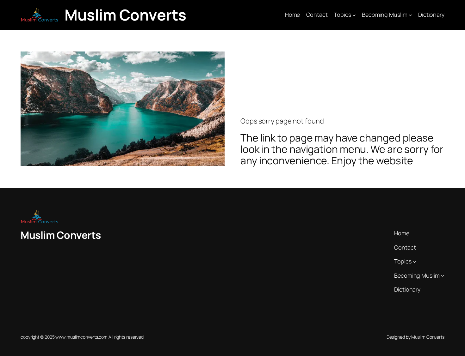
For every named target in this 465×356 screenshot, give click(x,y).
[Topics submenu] (354, 15)
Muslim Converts (125, 14)
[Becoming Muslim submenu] (410, 15)
